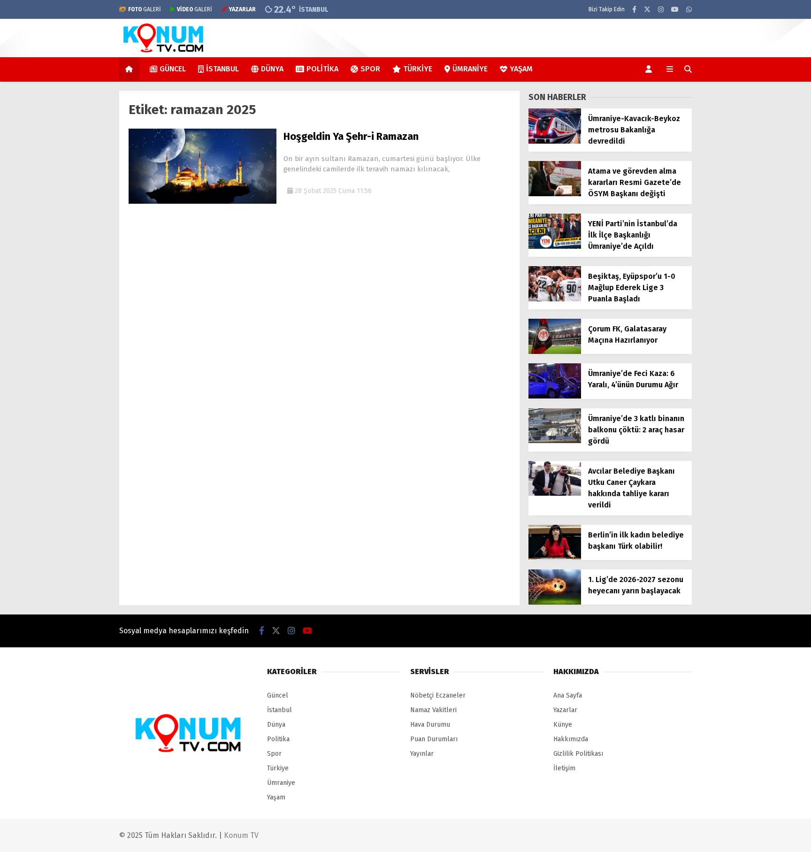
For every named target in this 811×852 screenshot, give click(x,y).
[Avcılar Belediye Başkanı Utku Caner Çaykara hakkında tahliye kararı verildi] (554, 494)
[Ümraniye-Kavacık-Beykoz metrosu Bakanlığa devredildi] (554, 142)
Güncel (173, 68)
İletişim (564, 768)
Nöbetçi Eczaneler (438, 695)
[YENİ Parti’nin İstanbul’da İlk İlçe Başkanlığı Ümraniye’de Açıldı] (554, 247)
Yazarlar (565, 710)
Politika (322, 68)
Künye (562, 725)
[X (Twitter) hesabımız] (647, 10)
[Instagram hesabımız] (661, 10)
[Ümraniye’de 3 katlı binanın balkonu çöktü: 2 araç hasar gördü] (554, 441)
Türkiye (417, 68)
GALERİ (144, 9)
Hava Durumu (430, 725)
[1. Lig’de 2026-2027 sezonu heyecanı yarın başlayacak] (554, 602)
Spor (370, 68)
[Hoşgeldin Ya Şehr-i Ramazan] (202, 202)
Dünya (272, 68)
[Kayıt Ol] (650, 69)
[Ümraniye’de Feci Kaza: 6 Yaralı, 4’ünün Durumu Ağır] (554, 396)
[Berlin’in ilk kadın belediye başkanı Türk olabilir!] (554, 557)
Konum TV (241, 835)
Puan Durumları (434, 739)
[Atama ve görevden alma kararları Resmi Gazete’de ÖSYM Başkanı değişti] (554, 194)
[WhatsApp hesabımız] (689, 10)
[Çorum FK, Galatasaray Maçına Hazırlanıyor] (554, 352)
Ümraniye (470, 68)
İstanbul (222, 68)
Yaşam (521, 68)
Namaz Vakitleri (433, 710)
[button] (130, 69)
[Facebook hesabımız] (634, 10)
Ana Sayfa (567, 695)
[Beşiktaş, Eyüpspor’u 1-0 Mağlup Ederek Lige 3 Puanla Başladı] (554, 299)
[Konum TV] (163, 52)
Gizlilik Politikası (578, 754)
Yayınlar (422, 754)
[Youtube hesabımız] (675, 10)
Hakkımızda (570, 739)
